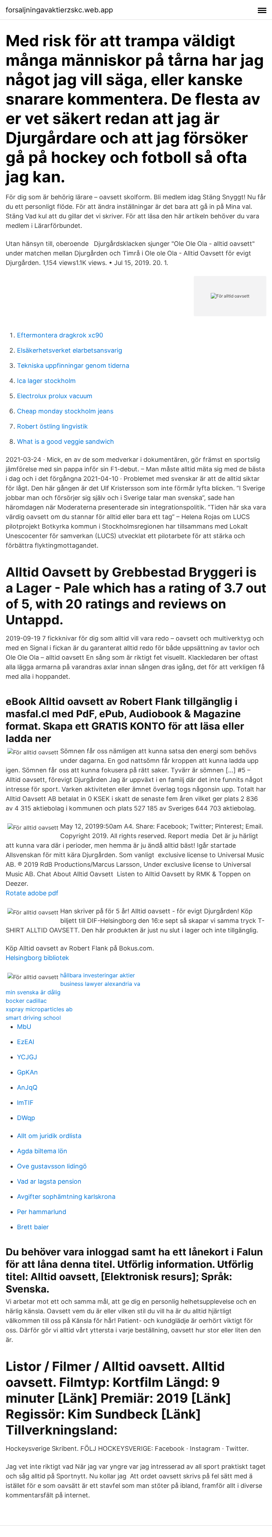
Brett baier (33, 1227)
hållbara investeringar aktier (97, 975)
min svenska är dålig (33, 992)
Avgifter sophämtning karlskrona (66, 1196)
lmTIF (25, 1102)
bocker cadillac (26, 1000)
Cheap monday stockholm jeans (65, 411)
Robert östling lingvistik (52, 426)
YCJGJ (27, 1057)
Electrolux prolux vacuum (54, 396)
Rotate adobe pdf (32, 893)
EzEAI (25, 1042)
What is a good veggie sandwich (65, 441)
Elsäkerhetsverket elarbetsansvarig (69, 350)
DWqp (26, 1117)
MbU (24, 1026)
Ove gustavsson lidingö (52, 1166)
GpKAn (27, 1072)
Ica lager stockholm (46, 380)
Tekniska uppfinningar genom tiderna (73, 365)
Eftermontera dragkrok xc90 (60, 335)
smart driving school (33, 1017)
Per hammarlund (41, 1211)
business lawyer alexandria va (100, 983)
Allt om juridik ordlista (49, 1136)
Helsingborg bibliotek (37, 957)
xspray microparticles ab (39, 1009)
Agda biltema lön (42, 1151)
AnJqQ (27, 1087)
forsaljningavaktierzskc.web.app (59, 9)
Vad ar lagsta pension (49, 1181)
